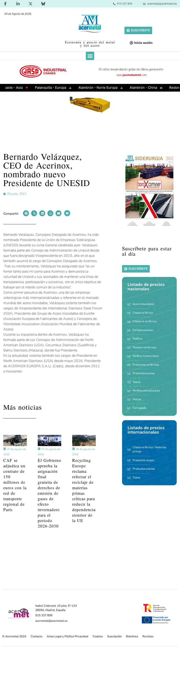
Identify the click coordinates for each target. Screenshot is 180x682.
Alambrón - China (135, 87)
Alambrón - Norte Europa (90, 87)
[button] (90, 56)
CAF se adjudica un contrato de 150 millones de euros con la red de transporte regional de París (15, 484)
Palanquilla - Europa (42, 87)
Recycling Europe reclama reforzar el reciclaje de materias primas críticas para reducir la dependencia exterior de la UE (83, 490)
